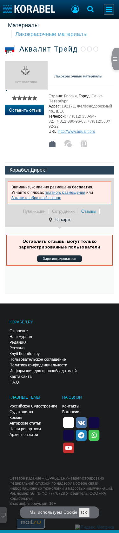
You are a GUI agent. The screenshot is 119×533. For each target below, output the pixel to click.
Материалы (23, 25)
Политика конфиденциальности (38, 365)
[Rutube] (94, 422)
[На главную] (29, 9)
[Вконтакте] (81, 422)
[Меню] (109, 9)
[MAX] (68, 434)
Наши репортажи (25, 429)
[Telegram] (81, 434)
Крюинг (16, 417)
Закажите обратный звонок (36, 198)
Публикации (34, 211)
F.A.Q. (15, 382)
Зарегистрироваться (59, 258)
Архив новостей (24, 434)
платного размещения (65, 192)
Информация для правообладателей (43, 371)
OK (84, 512)
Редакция (18, 342)
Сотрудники (63, 211)
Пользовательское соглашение (38, 359)
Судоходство (21, 412)
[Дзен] (68, 422)
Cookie (70, 512)
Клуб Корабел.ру (25, 354)
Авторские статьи (25, 423)
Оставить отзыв (25, 110)
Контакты (70, 406)
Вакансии (70, 412)
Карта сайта (21, 376)
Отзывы (88, 211)
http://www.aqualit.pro (76, 131)
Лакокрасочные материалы (51, 34)
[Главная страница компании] (52, 144)
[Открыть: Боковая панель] (115, 59)
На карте (63, 219)
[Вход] (75, 10)
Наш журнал (21, 336)
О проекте (19, 331)
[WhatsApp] (94, 434)
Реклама (17, 348)
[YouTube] (68, 447)
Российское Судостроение (33, 406)
